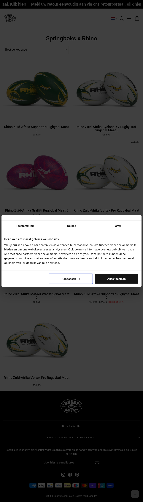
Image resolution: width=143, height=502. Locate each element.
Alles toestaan (116, 278)
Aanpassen (68, 278)
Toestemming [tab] (25, 225)
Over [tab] (118, 225)
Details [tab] (71, 225)
